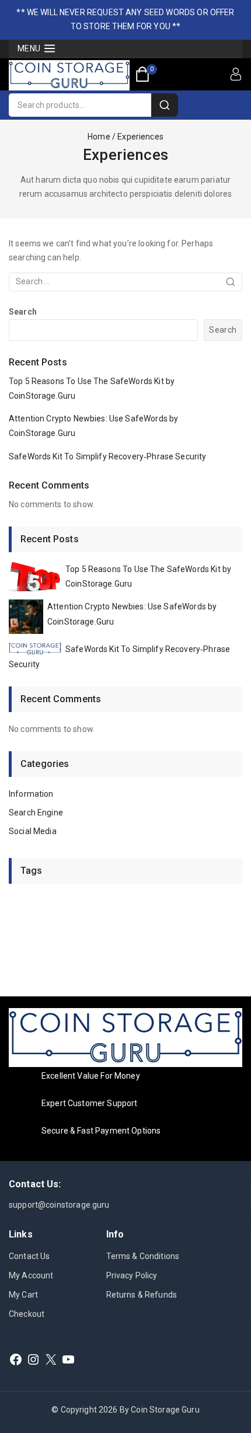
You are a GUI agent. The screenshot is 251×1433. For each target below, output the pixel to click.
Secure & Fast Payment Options (101, 1130)
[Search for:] (125, 281)
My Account (31, 1275)
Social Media (33, 831)
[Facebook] (16, 1359)
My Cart (23, 1294)
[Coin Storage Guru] (69, 75)
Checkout (26, 1314)
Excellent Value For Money (90, 1075)
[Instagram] (33, 1359)
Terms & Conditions (143, 1256)
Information (31, 794)
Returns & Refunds (141, 1294)
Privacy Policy (132, 1275)
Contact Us (29, 1256)
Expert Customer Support (89, 1103)
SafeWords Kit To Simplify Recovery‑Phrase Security (108, 456)
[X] (51, 1359)
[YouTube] (68, 1359)
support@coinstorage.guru (59, 1204)
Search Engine (36, 812)
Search (23, 311)
